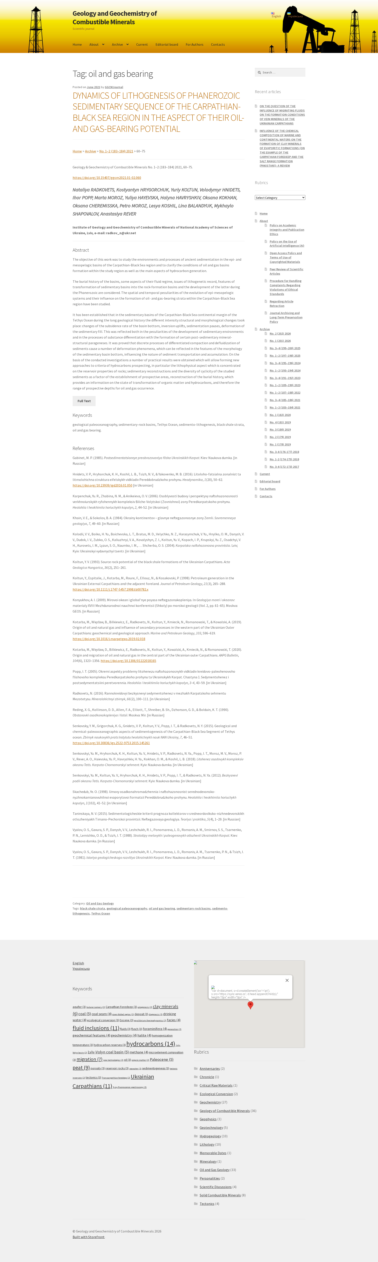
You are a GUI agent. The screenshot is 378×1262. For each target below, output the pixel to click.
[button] (250, 1005)
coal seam (102, 1014)
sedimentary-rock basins (194, 908)
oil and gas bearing (162, 908)
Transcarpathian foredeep (116, 1077)
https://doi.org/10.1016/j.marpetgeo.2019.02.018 (109, 639)
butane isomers (95, 1007)
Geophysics (208, 1119)
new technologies (113, 1060)
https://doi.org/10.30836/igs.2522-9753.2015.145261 (111, 743)
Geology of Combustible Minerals (225, 1110)
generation (174, 1029)
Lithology (207, 1144)
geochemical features (91, 1035)
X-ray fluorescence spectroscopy (130, 1087)
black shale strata (92, 908)
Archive (117, 44)
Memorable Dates (213, 1153)
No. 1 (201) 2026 (280, 341)
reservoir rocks (117, 1068)
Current (142, 44)
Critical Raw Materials (216, 1085)
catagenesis (145, 1007)
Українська (81, 968)
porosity (98, 1068)
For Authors (194, 44)
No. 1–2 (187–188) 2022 (285, 392)
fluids (125, 1029)
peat (81, 1067)
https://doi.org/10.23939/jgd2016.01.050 (102, 485)
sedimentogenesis (155, 1068)
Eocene (126, 1020)
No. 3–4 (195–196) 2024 (285, 363)
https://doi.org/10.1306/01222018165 (128, 660)
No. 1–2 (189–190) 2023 (285, 385)
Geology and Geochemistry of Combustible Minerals (115, 17)
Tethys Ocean (100, 913)
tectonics (93, 1077)
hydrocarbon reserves (110, 1045)
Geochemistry (210, 1102)
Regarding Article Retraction (281, 303)
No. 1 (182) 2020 (280, 415)
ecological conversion (103, 1020)
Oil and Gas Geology (100, 903)
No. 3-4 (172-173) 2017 (284, 467)
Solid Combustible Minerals (220, 1195)
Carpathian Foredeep (121, 1007)
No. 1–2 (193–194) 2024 (285, 370)
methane (139, 1052)
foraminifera (155, 1028)
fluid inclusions (96, 1028)
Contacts (218, 44)
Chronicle (207, 1077)
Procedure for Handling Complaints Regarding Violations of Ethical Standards (285, 287)
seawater (135, 1068)
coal (84, 1013)
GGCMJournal (114, 87)
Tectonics (207, 1203)
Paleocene (161, 1059)
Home (77, 44)
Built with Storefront (89, 1237)
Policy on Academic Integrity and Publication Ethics (287, 229)
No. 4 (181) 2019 (280, 422)
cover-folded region (123, 1014)
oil (127, 1060)
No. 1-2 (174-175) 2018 (284, 459)
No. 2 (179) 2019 (280, 437)
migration (90, 1059)
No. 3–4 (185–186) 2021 (285, 400)
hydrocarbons (150, 1044)
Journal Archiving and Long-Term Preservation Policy (286, 317)
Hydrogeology (210, 1136)
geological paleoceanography (127, 908)
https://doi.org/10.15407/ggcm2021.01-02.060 (107, 177)
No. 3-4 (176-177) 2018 (284, 452)
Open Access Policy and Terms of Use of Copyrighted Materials (286, 257)
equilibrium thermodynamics (150, 1020)
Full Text (84, 401)
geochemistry (124, 1035)
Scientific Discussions (216, 1187)
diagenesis (156, 1014)
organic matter (140, 1060)
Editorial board (167, 44)
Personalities (210, 1178)
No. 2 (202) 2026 (280, 333)
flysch (136, 1029)
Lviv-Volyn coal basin (108, 1051)
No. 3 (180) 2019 (280, 429)
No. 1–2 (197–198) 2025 (285, 356)
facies (173, 1020)
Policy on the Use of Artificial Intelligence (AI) (287, 243)
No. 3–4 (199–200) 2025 (285, 348)
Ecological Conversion (216, 1094)
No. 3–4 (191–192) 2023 (285, 378)
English (78, 963)
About (94, 44)
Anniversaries (210, 1068)
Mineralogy (208, 1161)
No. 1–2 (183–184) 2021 (116, 151)
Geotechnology (211, 1127)
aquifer (79, 1007)
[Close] (287, 980)
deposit (141, 1014)
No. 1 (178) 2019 (280, 444)
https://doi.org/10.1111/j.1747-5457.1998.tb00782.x (110, 589)
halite (144, 1035)
